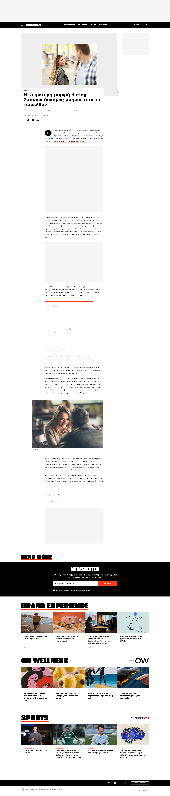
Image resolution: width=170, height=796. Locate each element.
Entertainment (69, 24)
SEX (25, 90)
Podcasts (103, 24)
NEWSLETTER (139, 783)
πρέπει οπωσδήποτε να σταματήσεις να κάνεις (70, 141)
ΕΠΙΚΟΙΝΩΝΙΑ (26, 783)
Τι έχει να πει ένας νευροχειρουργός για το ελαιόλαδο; (130, 696)
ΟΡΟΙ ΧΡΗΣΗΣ (62, 783)
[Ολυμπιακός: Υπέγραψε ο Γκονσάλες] (37, 734)
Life (78, 24)
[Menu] (22, 24)
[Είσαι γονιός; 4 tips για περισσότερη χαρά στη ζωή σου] (101, 677)
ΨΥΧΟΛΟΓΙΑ (28, 691)
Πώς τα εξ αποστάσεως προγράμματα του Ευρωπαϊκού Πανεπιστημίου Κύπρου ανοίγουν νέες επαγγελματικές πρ (100, 640)
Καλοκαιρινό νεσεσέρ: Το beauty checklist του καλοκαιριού (67, 638)
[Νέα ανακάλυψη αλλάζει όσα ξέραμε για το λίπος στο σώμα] (69, 677)
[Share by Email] (37, 120)
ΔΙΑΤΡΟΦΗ (124, 691)
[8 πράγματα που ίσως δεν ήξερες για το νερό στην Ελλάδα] (133, 622)
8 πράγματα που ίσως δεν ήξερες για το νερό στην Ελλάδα (131, 638)
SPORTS (35, 718)
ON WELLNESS (44, 661)
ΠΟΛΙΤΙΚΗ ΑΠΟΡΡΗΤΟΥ (78, 783)
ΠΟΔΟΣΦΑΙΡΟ (29, 748)
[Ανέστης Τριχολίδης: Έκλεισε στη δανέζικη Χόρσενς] (101, 734)
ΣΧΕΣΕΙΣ (50, 501)
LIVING (90, 691)
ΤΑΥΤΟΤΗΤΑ (38, 783)
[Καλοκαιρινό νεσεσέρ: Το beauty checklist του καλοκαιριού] (69, 622)
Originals (94, 24)
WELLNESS (60, 691)
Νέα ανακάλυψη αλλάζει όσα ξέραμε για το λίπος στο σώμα (69, 696)
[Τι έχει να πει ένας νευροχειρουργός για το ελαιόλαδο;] (133, 677)
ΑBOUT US (50, 783)
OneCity (85, 24)
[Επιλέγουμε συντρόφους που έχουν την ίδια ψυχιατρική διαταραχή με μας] (37, 677)
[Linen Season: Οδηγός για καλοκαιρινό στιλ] (37, 622)
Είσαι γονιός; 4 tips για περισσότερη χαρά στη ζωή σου (100, 696)
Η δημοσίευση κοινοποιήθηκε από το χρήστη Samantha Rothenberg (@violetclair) (72, 356)
